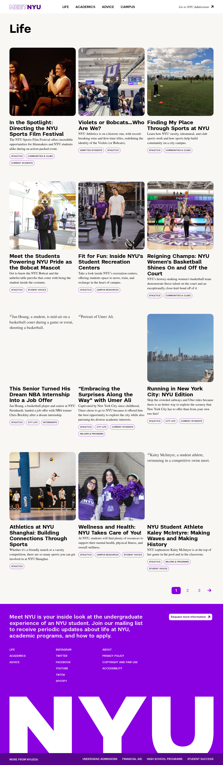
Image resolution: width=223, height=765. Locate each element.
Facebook (63, 662)
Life (66, 7)
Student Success (200, 759)
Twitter (61, 656)
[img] (42, 82)
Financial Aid (132, 759)
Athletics (17, 156)
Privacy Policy (113, 656)
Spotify (61, 681)
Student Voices (37, 290)
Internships (50, 422)
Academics (85, 7)
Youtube (62, 668)
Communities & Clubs (40, 156)
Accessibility (112, 668)
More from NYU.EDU (23, 759)
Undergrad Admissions (100, 759)
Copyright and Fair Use (120, 662)
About (107, 649)
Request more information (188, 617)
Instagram (63, 649)
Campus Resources (108, 290)
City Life (33, 422)
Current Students (22, 163)
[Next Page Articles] (210, 590)
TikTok (60, 675)
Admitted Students (91, 150)
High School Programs (165, 759)
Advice (108, 7)
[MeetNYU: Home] (25, 6)
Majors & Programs (91, 434)
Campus (128, 7)
